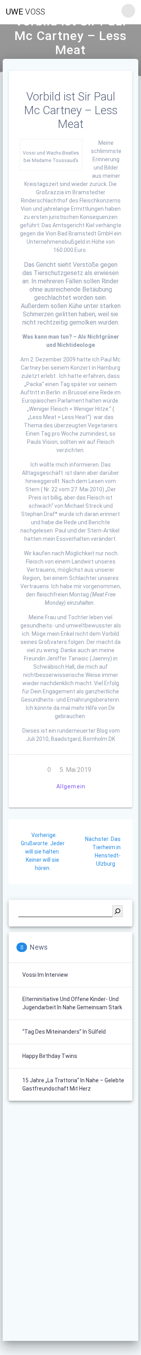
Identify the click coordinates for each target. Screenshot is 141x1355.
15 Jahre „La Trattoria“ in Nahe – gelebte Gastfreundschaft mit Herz (73, 1084)
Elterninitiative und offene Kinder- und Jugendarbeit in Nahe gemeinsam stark (72, 1003)
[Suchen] (117, 911)
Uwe (25, 12)
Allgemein (70, 786)
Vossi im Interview (45, 975)
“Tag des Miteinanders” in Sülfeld (64, 1032)
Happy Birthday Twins (49, 1056)
